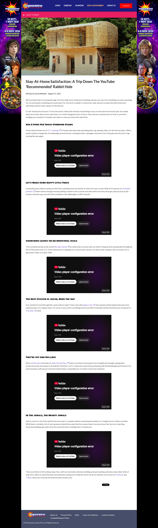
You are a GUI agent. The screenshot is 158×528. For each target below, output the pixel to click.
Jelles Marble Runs (58, 363)
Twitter (29, 477)
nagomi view (88, 305)
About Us (53, 515)
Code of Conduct (108, 515)
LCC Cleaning (53, 130)
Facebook (119, 475)
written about (36, 363)
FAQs (77, 515)
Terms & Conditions (90, 515)
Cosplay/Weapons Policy (59, 518)
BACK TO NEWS (31, 15)
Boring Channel (61, 247)
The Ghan (29, 311)
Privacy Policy (66, 515)
